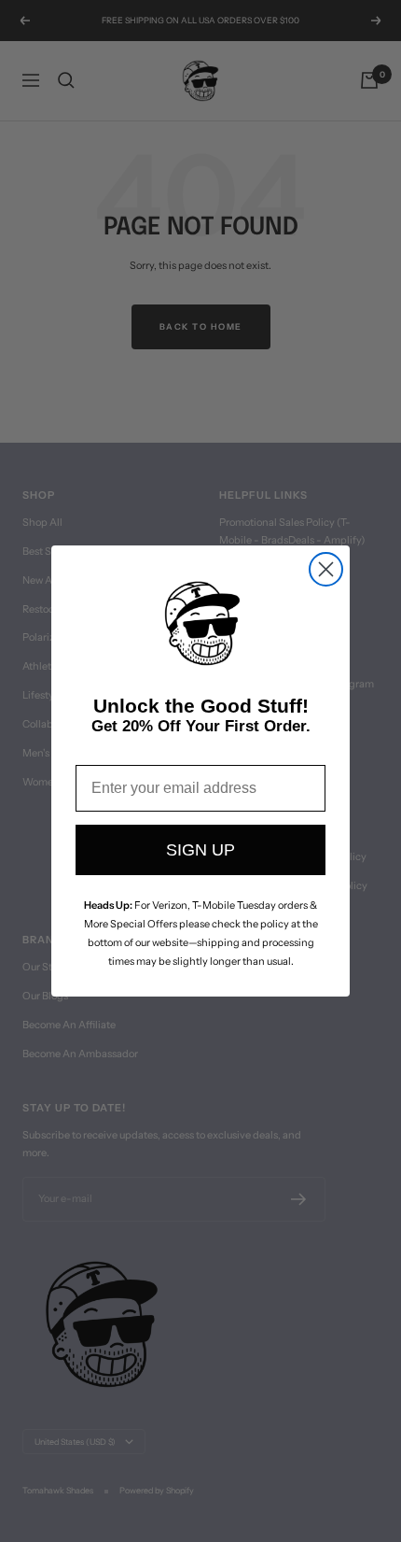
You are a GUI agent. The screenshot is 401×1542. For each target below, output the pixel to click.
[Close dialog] (326, 569)
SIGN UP (200, 850)
